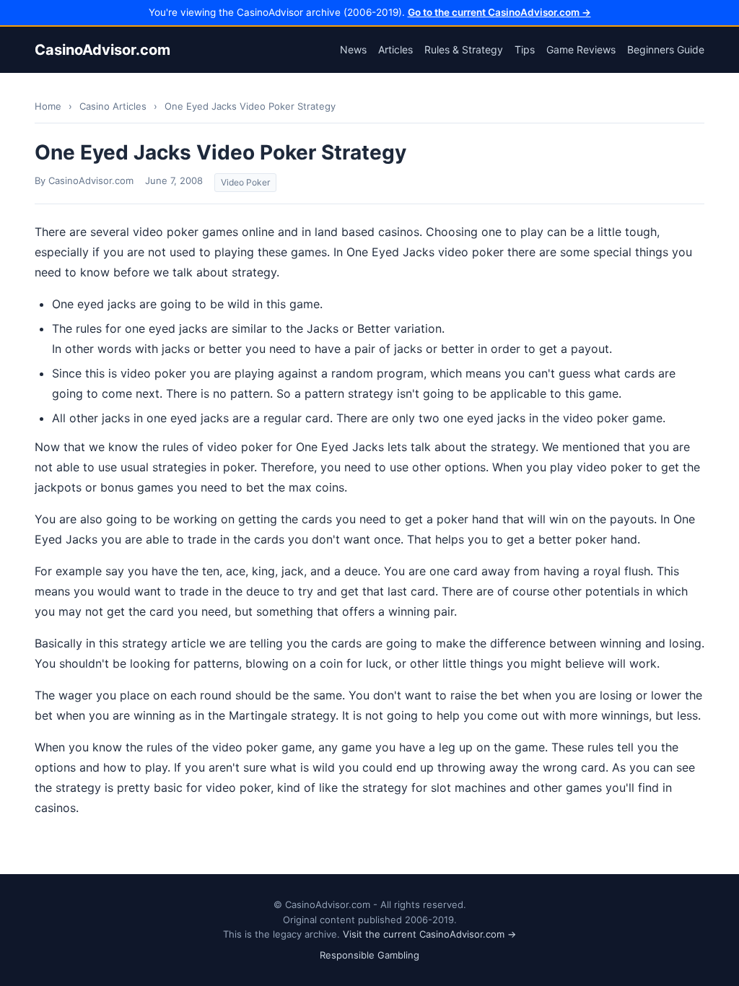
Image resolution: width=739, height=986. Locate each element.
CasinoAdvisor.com (102, 49)
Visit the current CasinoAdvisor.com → (429, 934)
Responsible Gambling (369, 955)
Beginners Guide (665, 49)
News (353, 49)
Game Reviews (581, 49)
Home (48, 106)
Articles (395, 49)
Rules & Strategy (463, 49)
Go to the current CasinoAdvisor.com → (499, 12)
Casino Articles (113, 106)
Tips (525, 49)
